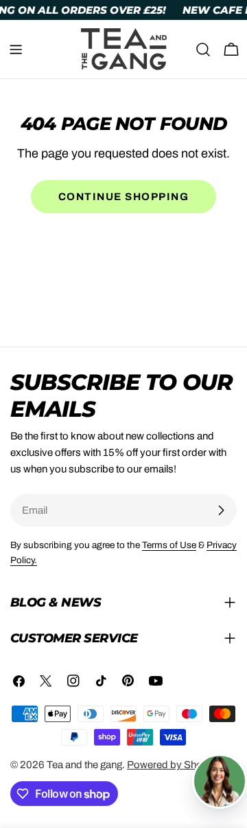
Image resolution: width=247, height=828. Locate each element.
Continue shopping (123, 196)
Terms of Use (169, 545)
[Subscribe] (221, 510)
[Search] (203, 49)
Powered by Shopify (173, 764)
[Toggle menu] (16, 49)
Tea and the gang (84, 764)
